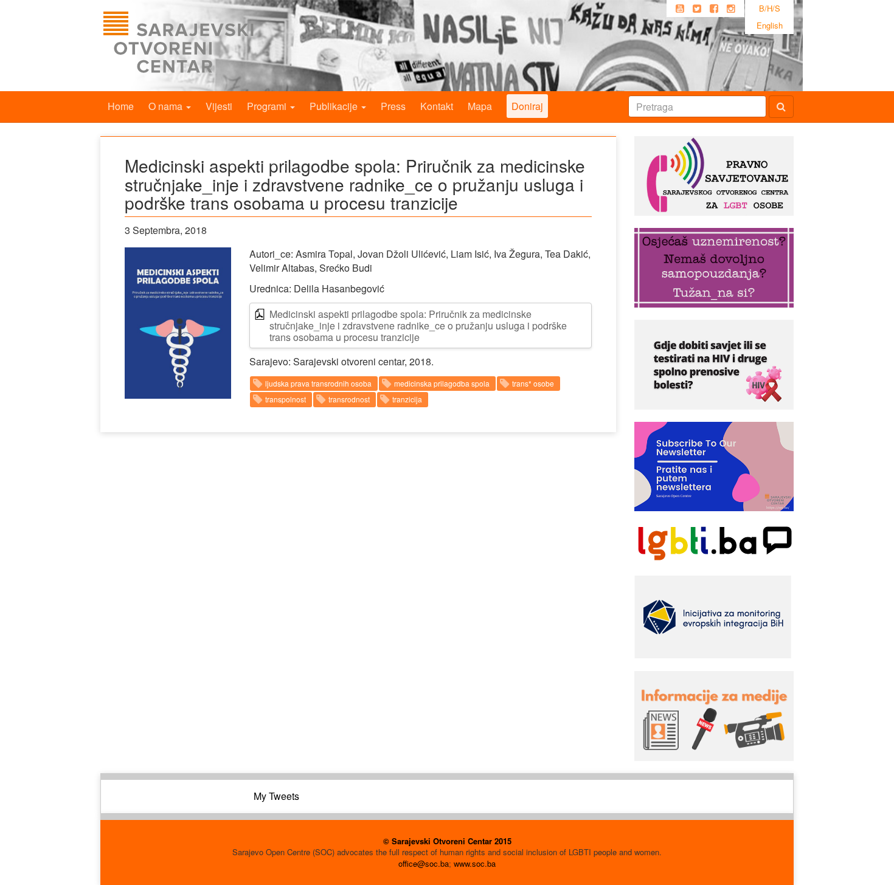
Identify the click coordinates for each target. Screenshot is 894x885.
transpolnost (285, 399)
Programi (268, 106)
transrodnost (349, 399)
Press (393, 106)
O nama (166, 106)
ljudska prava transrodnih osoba (318, 383)
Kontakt (436, 106)
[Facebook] (714, 8)
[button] (178, 323)
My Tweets (276, 796)
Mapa (480, 106)
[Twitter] (697, 8)
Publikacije (335, 106)
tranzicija (407, 399)
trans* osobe (533, 383)
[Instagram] (731, 8)
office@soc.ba (423, 863)
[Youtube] (680, 8)
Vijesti (219, 106)
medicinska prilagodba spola (442, 383)
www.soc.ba (475, 863)
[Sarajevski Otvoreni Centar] (203, 45)
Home (121, 106)
